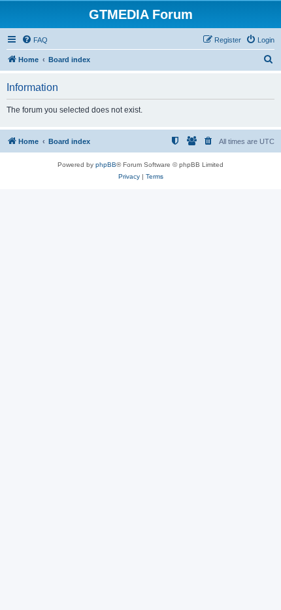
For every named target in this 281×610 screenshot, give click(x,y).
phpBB (105, 164)
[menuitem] (35, 40)
